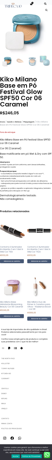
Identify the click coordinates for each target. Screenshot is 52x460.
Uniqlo (4, 408)
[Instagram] (4, 438)
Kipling (4, 398)
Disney (4, 393)
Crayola (5, 388)
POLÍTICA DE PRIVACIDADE (11, 428)
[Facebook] (12, 438)
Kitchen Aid (6, 373)
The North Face (8, 358)
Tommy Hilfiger (7, 368)
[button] (45, 4)
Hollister (5, 363)
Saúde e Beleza (14, 122)
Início (2, 122)
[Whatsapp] (19, 438)
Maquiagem (28, 122)
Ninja (3, 403)
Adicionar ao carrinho (12, 261)
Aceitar (16, 456)
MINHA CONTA (6, 423)
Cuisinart (5, 378)
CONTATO (5, 418)
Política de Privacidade (31, 456)
